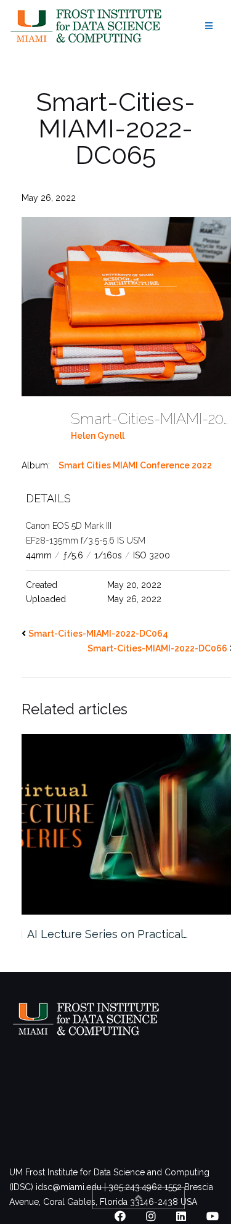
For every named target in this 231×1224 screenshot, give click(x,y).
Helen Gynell (97, 436)
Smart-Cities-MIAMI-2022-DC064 (98, 634)
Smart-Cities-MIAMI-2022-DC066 (157, 648)
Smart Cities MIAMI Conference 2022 (135, 465)
